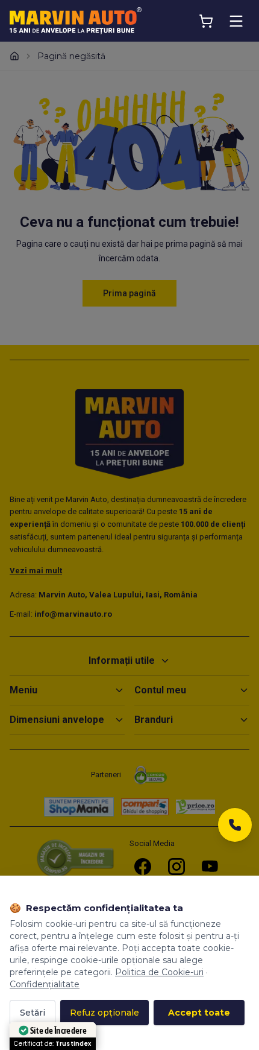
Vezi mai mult (36, 570)
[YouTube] (210, 866)
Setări (32, 1012)
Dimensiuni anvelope (57, 719)
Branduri (153, 719)
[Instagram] (176, 866)
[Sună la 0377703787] (235, 828)
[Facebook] (143, 866)
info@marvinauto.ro (73, 614)
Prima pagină (129, 293)
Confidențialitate (45, 984)
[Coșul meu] (206, 21)
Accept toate (199, 1012)
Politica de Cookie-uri (159, 972)
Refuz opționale (104, 1012)
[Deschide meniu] (236, 21)
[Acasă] (14, 56)
